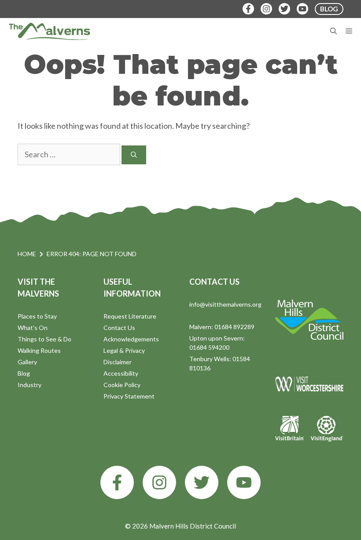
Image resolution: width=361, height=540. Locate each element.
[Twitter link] (201, 482)
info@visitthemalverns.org (225, 304)
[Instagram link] (159, 482)
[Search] (134, 154)
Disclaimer (117, 362)
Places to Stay (37, 316)
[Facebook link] (117, 482)
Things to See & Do (44, 339)
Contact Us (119, 327)
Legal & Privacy (124, 350)
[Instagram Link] (266, 8)
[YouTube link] (244, 482)
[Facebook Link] (248, 8)
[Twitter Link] (284, 8)
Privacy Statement (129, 396)
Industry (29, 384)
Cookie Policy (121, 384)
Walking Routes (39, 350)
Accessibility (120, 373)
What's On (33, 327)
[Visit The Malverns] (49, 31)
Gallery (27, 362)
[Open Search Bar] (333, 31)
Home (27, 253)
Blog (24, 373)
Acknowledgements (131, 339)
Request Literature (129, 316)
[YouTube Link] (302, 8)
